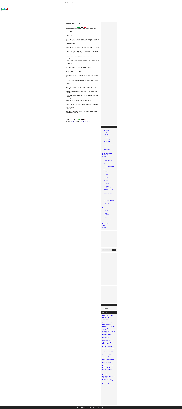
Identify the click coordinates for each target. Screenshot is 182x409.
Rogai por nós (106, 203)
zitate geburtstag (87, 121)
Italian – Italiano (107, 142)
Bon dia (106, 137)
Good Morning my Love (108, 187)
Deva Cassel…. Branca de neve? (107, 334)
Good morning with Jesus (108, 189)
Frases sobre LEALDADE (106, 371)
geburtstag (82, 121)
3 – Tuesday (106, 174)
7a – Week (105, 181)
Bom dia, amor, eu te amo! (107, 322)
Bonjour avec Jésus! (105, 372)
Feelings (103, 207)
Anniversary (106, 210)
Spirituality (104, 227)
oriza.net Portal (68, 1)
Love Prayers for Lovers (108, 164)
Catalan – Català (107, 134)
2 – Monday (106, 173)
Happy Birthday (106, 214)
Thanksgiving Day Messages (109, 166)
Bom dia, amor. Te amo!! (106, 324)
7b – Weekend (106, 183)
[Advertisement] (102, 13)
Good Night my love (107, 192)
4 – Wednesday (106, 176)
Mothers (105, 217)
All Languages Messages (106, 132)
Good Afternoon (107, 184)
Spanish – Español (107, 149)
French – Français (107, 139)
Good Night (106, 190)
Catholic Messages (107, 158)
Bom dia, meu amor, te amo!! (109, 200)
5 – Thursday (106, 177)
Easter (105, 163)
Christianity (104, 156)
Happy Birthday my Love (108, 216)
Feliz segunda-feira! (105, 317)
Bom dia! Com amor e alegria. (107, 315)
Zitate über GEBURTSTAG (107, 369)
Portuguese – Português (108, 144)
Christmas (105, 161)
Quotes (103, 225)
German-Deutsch (107, 141)
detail (103, 197)
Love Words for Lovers (106, 221)
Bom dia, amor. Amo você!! (107, 321)
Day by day (104, 169)
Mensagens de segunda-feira (107, 365)
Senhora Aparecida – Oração (109, 204)
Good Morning (106, 186)
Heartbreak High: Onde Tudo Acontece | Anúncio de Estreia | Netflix (108, 380)
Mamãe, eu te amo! (105, 357)
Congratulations (107, 211)
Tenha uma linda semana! (106, 353)
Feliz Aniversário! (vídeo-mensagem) (108, 326)
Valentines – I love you (108, 219)
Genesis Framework (93, 407)
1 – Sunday (106, 171)
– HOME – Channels (105, 130)
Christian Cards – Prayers (108, 160)
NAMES (105, 195)
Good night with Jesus (108, 193)
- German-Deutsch (73, 121)
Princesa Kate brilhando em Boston (108, 348)
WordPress (100, 407)
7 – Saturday (106, 180)
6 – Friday (105, 179)
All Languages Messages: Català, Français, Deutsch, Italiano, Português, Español (108, 153)
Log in (103, 407)
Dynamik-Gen (86, 407)
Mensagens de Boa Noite (106, 367)
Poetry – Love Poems (106, 223)
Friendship (106, 213)
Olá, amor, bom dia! (105, 319)
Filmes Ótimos (107, 146)
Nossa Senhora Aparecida (108, 202)
